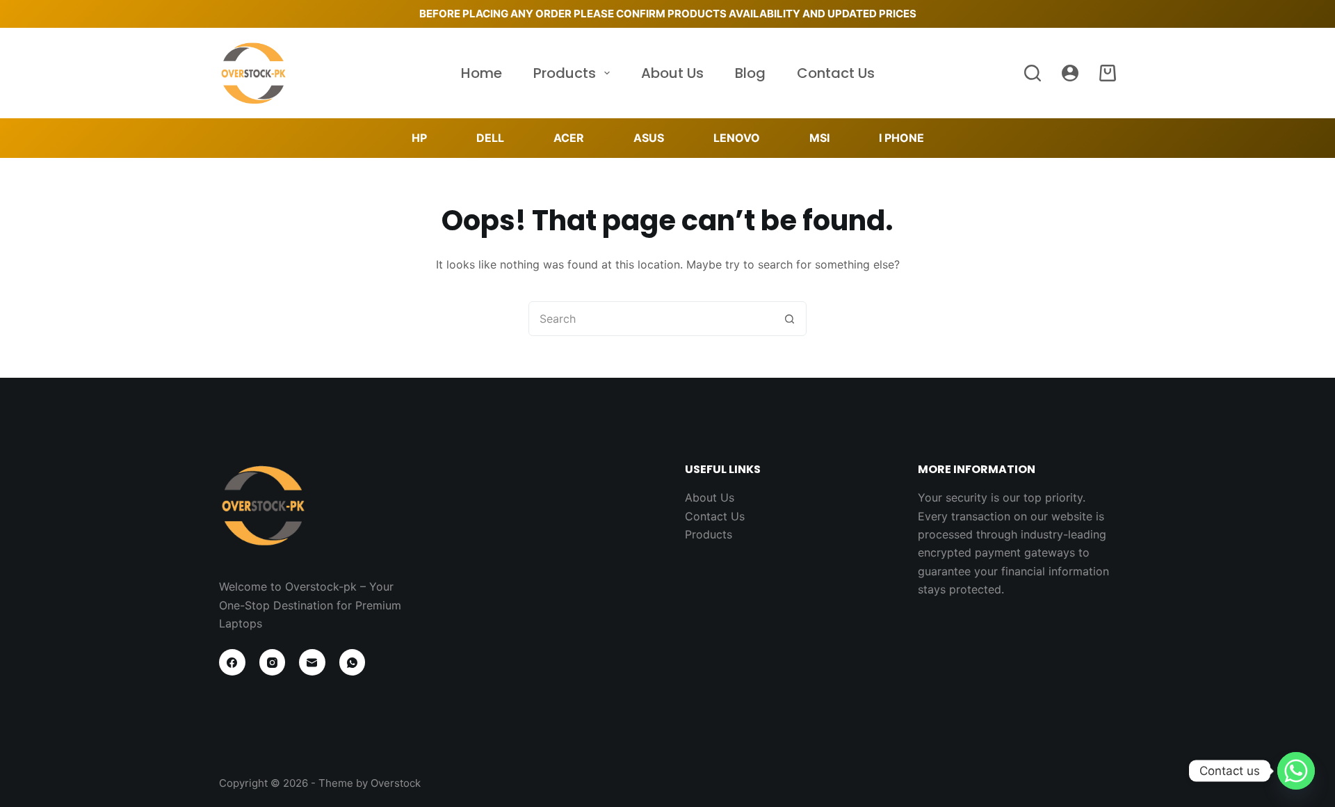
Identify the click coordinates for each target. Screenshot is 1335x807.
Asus (648, 138)
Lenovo (736, 138)
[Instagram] (272, 662)
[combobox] (650, 318)
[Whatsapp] (1296, 771)
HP (419, 138)
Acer (568, 138)
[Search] (1032, 73)
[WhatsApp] (352, 662)
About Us (672, 73)
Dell (490, 138)
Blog (750, 73)
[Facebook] (232, 662)
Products (564, 73)
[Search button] (789, 318)
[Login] (1070, 73)
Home (481, 73)
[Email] (312, 662)
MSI (819, 138)
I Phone (901, 138)
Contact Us (836, 73)
